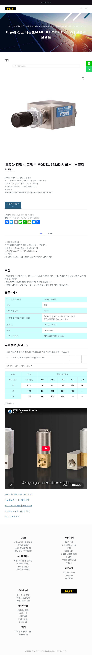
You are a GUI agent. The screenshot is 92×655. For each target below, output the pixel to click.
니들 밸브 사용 (10, 500)
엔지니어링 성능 (23, 594)
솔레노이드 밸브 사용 (13, 494)
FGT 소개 (69, 542)
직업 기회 (23, 613)
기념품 (69, 557)
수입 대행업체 (29, 215)
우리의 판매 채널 (69, 560)
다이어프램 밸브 (14, 218)
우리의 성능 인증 (23, 600)
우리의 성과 (28, 494)
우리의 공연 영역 (23, 598)
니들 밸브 (29, 218)
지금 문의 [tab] (49, 233)
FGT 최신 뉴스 (69, 572)
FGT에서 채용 (23, 610)
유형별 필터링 (23, 545)
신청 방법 (23, 616)
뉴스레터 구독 (46, 2)
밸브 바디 (15, 215)
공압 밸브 (37, 218)
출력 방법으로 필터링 (23, 551)
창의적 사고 (69, 551)
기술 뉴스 (69, 575)
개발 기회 (23, 622)
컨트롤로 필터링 (23, 563)
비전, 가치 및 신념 (69, 545)
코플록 (21, 215)
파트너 (69, 563)
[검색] (81, 9)
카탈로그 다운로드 (13, 205)
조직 (69, 548)
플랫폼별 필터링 (23, 569)
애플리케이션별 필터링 (23, 542)
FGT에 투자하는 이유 (23, 631)
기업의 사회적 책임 (69, 554)
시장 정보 (69, 578)
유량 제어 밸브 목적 (13, 505)
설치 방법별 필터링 (23, 548)
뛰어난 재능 (23, 619)
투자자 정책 (23, 634)
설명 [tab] (41, 233)
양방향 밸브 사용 (12, 511)
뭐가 (6, 517)
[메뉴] (86, 9)
